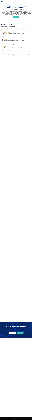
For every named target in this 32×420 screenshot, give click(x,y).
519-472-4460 (11, 332)
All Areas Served (8, 399)
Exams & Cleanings (18, 365)
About (2, 365)
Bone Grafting (3, 386)
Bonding (17, 379)
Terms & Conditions (18, 413)
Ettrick (8, 402)
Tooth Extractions (18, 370)
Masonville (23, 403)
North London (8, 405)
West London (23, 406)
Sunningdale (8, 406)
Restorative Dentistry (4, 376)
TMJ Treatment (18, 372)
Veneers (17, 377)
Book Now (15, 16)
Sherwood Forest (23, 405)
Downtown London (23, 400)
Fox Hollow (23, 402)
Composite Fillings (18, 367)
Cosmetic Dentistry (19, 376)
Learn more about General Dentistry (7, 58)
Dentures (2, 379)
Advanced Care (3, 384)
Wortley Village (24, 408)
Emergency (2, 372)
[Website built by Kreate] (17, 418)
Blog (1, 370)
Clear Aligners (18, 386)
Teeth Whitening (18, 381)
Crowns (2, 381)
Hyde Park (8, 403)
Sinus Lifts (2, 388)
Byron (8, 400)
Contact (2, 374)
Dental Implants (3, 377)
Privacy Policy (13, 413)
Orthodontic (18, 384)
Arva (23, 399)
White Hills (8, 408)
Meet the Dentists (3, 367)
